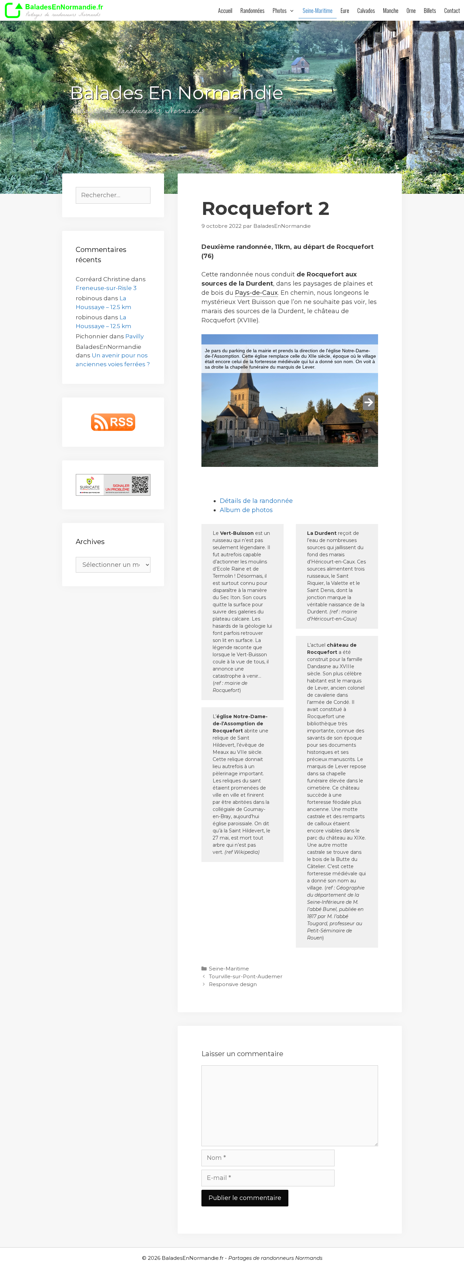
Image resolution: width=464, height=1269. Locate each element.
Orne (411, 10)
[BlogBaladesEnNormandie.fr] (55, 10)
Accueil (225, 10)
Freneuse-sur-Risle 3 (106, 288)
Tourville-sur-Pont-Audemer (246, 976)
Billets (430, 10)
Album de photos (246, 510)
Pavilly (134, 336)
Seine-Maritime (318, 10)
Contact (452, 10)
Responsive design (233, 984)
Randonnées (252, 10)
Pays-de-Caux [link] (256, 293)
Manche (390, 10)
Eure (345, 10)
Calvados (366, 10)
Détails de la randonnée (256, 501)
